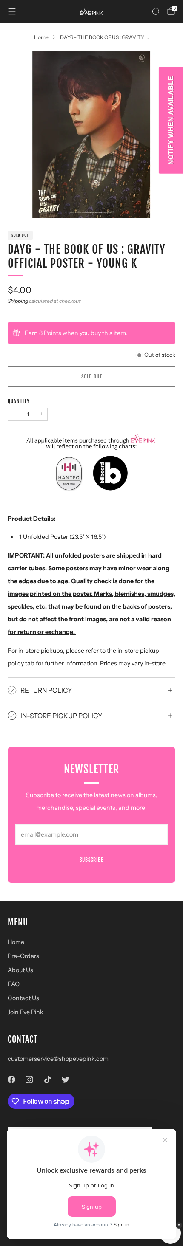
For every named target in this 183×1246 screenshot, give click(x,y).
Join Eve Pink (25, 1012)
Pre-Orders (23, 956)
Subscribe (91, 860)
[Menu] (12, 11)
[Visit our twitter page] (66, 1079)
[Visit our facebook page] (11, 1079)
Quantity (19, 401)
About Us (20, 970)
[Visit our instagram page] (29, 1079)
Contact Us (23, 998)
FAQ (14, 984)
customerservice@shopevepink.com (58, 1059)
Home (16, 942)
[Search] (156, 11)
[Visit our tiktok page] (47, 1079)
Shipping (18, 301)
